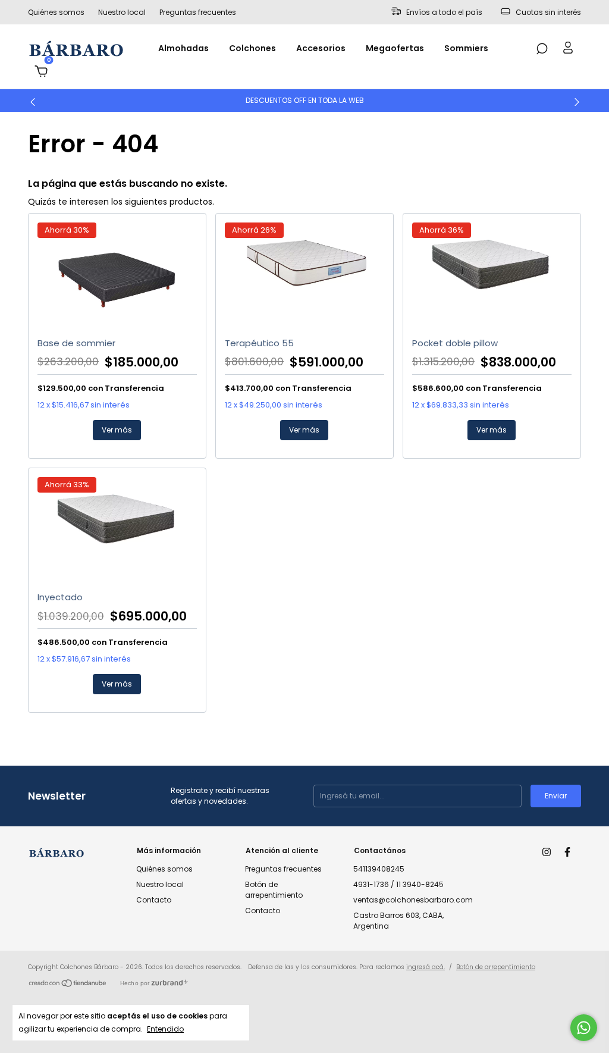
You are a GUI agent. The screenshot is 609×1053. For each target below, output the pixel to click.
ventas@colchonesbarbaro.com (413, 900)
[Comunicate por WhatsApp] (583, 1027)
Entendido (165, 1029)
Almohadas (183, 48)
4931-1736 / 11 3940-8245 (398, 884)
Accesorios (321, 48)
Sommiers (466, 48)
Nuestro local (122, 12)
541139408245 (378, 869)
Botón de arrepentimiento (274, 889)
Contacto (153, 900)
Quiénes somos (56, 12)
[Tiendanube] (68, 985)
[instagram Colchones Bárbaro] (546, 852)
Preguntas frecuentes (197, 12)
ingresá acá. (425, 967)
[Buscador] (542, 49)
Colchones (252, 48)
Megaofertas (395, 48)
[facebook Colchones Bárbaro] (567, 852)
